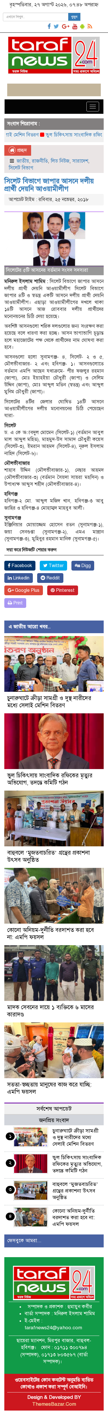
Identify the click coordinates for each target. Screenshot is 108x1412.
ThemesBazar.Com (54, 1404)
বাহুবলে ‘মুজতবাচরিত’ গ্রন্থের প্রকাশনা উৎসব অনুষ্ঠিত (75, 1191)
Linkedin (20, 578)
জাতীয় (23, 161)
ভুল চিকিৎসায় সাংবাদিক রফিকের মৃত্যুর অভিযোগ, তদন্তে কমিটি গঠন (49, 779)
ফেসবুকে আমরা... (24, 1241)
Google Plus (26, 590)
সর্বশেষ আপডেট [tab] (54, 1108)
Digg (85, 566)
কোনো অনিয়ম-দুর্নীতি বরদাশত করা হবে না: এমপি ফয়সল (73, 1217)
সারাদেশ (80, 161)
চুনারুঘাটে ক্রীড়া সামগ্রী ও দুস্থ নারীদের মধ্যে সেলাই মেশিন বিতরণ (49, 702)
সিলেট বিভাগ (21, 168)
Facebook (21, 566)
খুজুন (74, 17)
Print (17, 603)
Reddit (52, 578)
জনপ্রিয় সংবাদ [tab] (54, 1120)
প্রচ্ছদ (21, 150)
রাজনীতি (40, 161)
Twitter (56, 566)
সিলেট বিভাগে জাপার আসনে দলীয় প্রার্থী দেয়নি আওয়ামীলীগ (49, 185)
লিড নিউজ (60, 161)
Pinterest (65, 590)
